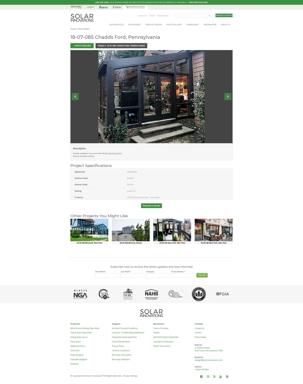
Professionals (163, 16)
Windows (74, 364)
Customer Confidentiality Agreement (128, 333)
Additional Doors (77, 346)
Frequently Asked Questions (124, 337)
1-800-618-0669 (202, 369)
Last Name (125, 271)
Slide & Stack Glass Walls (81, 333)
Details (156, 333)
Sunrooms (75, 351)
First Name (100, 271)
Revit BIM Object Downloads (165, 337)
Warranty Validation (121, 359)
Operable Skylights (78, 359)
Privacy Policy (118, 346)
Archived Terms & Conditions (125, 328)
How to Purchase (160, 328)
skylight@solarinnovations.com (208, 360)
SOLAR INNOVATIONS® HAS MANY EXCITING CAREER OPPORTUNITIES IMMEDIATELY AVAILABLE (151, 2)
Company (150, 271)
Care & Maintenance (121, 342)
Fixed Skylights (76, 355)
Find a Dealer (200, 337)
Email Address (178, 271)
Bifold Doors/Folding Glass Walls (84, 328)
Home (73, 29)
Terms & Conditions (120, 351)
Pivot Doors (75, 342)
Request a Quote (224, 15)
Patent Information (161, 346)
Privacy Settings (130, 376)
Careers (152, 16)
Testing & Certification (163, 342)
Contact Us (142, 16)
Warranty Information (121, 355)
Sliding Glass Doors (79, 337)
